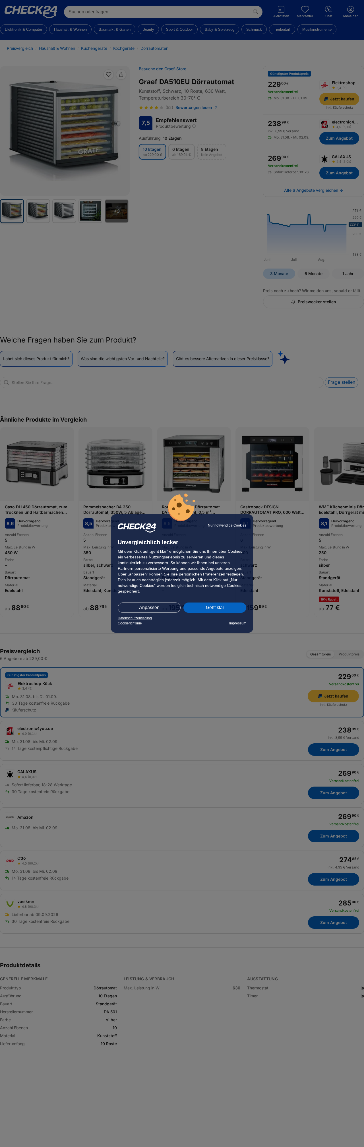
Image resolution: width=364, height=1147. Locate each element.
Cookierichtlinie (130, 623)
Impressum (237, 623)
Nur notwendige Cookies (227, 525)
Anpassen (149, 607)
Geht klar (215, 607)
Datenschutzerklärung (135, 618)
